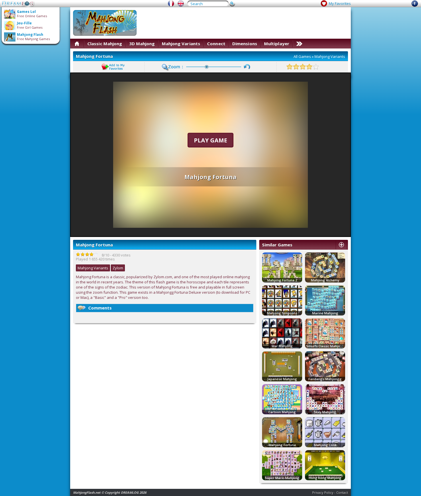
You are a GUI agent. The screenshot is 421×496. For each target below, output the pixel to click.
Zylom (118, 267)
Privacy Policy (322, 492)
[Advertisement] (243, 23)
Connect (216, 43)
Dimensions (244, 43)
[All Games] (77, 43)
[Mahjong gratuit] (171, 3)
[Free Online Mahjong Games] (180, 3)
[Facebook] (414, 5)
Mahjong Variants (181, 43)
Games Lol (26, 11)
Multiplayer (276, 43)
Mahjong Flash (30, 34)
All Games (302, 56)
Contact (342, 492)
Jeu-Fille (24, 23)
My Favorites (340, 3)
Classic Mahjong (104, 43)
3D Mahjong (142, 43)
